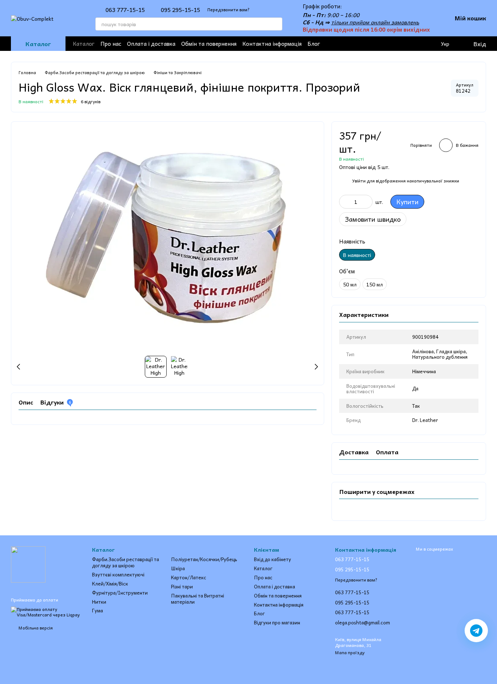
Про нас (110, 43)
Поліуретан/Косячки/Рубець (204, 559)
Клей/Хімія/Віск (110, 583)
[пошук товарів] (275, 24)
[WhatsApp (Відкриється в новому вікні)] (398, 43)
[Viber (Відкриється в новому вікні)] (387, 43)
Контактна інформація (272, 43)
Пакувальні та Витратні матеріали (197, 598)
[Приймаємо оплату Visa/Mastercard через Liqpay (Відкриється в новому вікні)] (46, 611)
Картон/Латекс (188, 577)
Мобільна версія (35, 627)
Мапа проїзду (350, 652)
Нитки (99, 601)
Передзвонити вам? (228, 10)
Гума (97, 610)
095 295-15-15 (180, 9)
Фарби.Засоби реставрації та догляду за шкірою (125, 562)
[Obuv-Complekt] (28, 563)
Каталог (84, 43)
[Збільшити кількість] (367, 201)
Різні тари (182, 586)
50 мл (350, 284)
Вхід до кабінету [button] (272, 559)
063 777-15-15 (125, 9)
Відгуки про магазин (277, 622)
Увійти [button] (359, 180)
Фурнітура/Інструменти (120, 592)
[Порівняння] (430, 43)
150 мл (374, 284)
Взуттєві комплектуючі (118, 574)
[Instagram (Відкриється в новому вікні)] (352, 43)
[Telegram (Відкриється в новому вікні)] (375, 43)
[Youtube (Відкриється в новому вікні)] (363, 43)
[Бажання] (415, 43)
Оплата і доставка (151, 43)
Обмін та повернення (208, 43)
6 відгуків (90, 101)
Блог (313, 43)
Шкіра (178, 568)
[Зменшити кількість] (344, 201)
